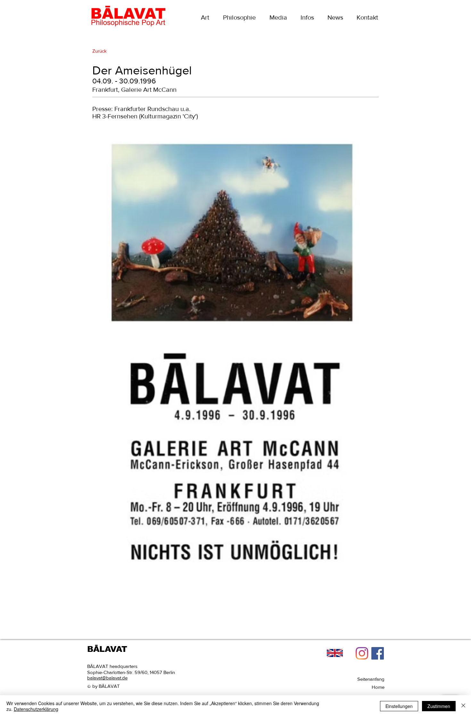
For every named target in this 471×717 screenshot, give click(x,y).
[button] (278, 17)
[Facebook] (377, 653)
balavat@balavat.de (107, 677)
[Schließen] (463, 706)
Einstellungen (399, 706)
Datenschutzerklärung (36, 709)
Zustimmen (438, 706)
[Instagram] (362, 653)
